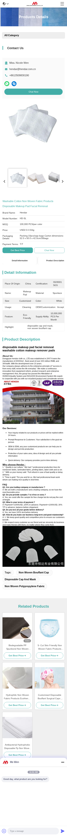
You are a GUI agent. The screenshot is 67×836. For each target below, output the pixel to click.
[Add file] (4, 831)
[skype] (14, 84)
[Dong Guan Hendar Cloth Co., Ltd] (34, 3)
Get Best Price (18, 250)
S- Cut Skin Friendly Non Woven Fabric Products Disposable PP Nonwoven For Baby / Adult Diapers (49, 647)
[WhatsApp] (7, 84)
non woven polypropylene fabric (25, 586)
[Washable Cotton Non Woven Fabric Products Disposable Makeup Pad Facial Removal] (32, 133)
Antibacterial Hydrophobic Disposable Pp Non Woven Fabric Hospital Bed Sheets (17, 746)
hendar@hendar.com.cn (22, 69)
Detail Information (20, 261)
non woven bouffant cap (34, 572)
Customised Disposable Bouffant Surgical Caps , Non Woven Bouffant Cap (49, 697)
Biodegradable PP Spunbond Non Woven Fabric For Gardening (17, 647)
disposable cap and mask (20, 579)
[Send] (62, 831)
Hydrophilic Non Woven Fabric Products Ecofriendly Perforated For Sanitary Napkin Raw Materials (17, 697)
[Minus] (63, 762)
